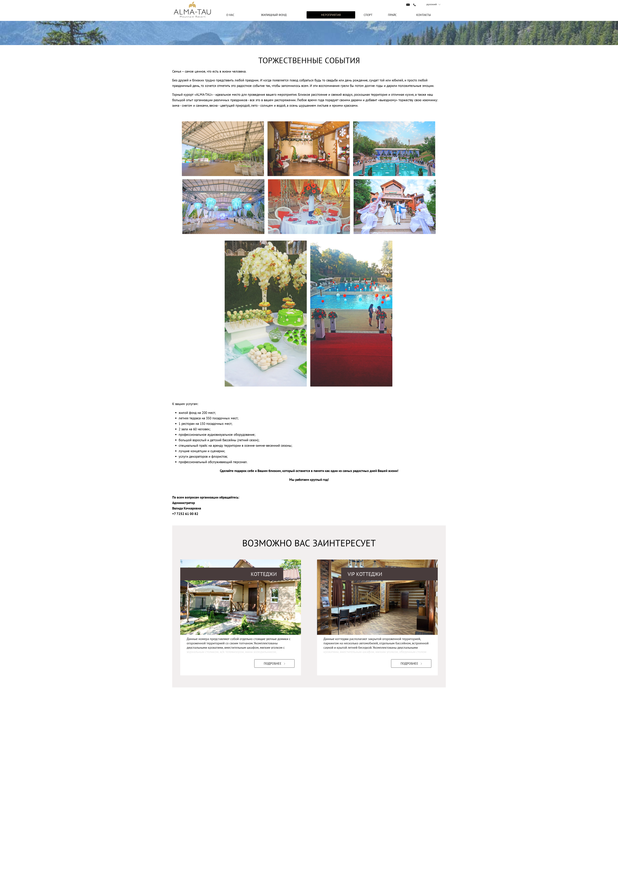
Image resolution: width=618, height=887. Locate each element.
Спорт (368, 15)
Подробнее (272, 663)
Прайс (392, 15)
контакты (423, 15)
